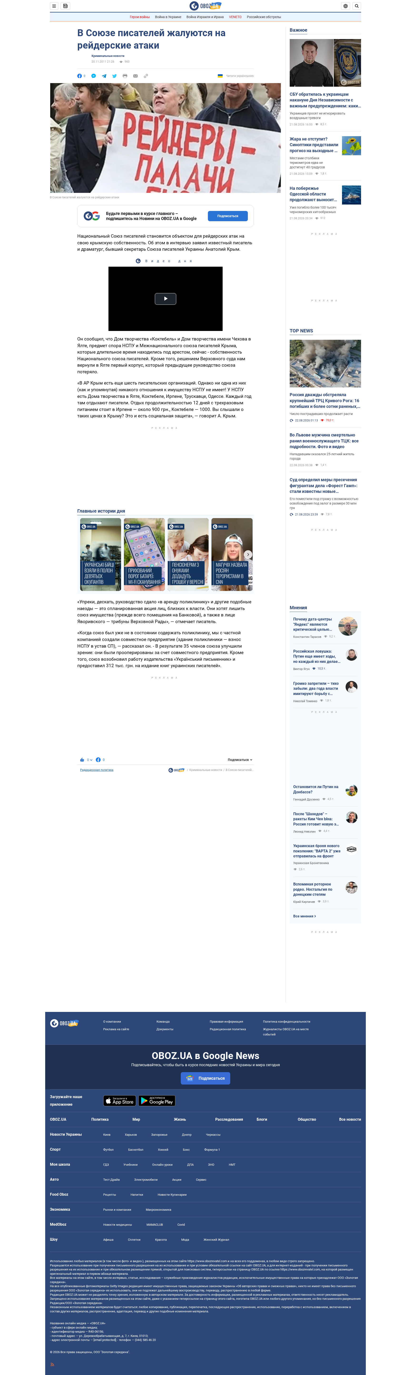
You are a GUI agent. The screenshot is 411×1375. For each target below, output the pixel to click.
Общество (307, 1119)
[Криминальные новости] (176, 771)
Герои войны (140, 17)
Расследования (229, 1119)
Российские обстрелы (264, 17)
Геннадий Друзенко (306, 799)
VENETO (235, 17)
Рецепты (109, 1194)
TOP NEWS (301, 331)
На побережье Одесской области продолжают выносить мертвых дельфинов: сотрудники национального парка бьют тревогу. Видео (313, 194)
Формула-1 (212, 1149)
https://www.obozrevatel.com (207, 1261)
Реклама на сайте (116, 1029)
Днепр (186, 1134)
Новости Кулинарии (172, 1194)
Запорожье (159, 1134)
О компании (112, 1021)
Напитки (137, 1194)
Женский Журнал (216, 1239)
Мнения (298, 607)
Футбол (108, 1149)
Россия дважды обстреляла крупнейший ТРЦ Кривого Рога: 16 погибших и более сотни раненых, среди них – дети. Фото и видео (324, 400)
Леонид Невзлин (304, 831)
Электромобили (146, 1179)
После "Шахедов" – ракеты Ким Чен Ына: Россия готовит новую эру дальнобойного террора (316, 819)
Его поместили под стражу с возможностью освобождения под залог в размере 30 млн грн (324, 503)
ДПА (190, 1164)
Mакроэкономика (158, 1209)
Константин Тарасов (307, 637)
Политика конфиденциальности (286, 1021)
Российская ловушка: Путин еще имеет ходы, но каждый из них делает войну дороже (316, 656)
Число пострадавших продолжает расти (321, 414)
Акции (176, 1179)
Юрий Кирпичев (304, 902)
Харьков (131, 1134)
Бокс (186, 1149)
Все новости (350, 1119)
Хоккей (163, 1149)
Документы (165, 1029)
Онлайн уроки (162, 1164)
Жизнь (180, 1119)
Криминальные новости (108, 56)
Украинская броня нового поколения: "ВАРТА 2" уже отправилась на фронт (317, 851)
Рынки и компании (117, 1209)
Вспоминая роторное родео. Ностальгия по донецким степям (312, 889)
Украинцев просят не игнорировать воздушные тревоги (317, 115)
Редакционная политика (96, 770)
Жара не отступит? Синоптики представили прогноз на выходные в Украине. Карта (314, 145)
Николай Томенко (305, 701)
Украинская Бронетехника (311, 863)
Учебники (130, 1164)
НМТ (232, 1164)
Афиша (108, 1239)
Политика (100, 1119)
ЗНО (211, 1164)
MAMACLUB (155, 1224)
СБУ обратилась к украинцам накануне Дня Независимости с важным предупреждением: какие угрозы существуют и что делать (325, 100)
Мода (185, 1239)
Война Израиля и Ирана (205, 17)
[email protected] (104, 1340)
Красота (161, 1239)
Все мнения (303, 916)
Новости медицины (117, 1224)
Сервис (201, 1179)
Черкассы (213, 1134)
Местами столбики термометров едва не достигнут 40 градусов (307, 162)
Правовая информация (226, 1021)
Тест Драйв (111, 1179)
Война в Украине (168, 17)
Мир (136, 1119)
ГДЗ (106, 1164)
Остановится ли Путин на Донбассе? (315, 789)
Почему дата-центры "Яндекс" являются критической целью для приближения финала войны (312, 624)
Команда (163, 1021)
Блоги (262, 1119)
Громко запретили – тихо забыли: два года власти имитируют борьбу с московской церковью (316, 688)
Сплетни (134, 1239)
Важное (298, 30)
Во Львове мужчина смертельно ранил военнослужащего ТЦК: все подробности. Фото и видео (324, 440)
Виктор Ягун (301, 669)
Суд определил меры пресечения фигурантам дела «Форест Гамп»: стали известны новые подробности (323, 485)
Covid (181, 1224)
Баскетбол (135, 1149)
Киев (106, 1134)
